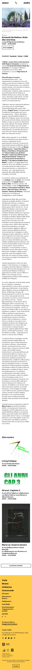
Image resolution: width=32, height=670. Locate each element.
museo (5, 3)
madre (26, 3)
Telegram (14, 638)
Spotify (11, 638)
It (2, 616)
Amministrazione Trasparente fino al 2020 (8, 609)
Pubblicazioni (6, 601)
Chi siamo (5, 593)
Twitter (20, 56)
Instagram (9, 638)
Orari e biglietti (8, 47)
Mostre (5, 583)
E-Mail (26, 56)
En (5, 616)
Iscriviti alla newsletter (16, 565)
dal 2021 (5, 614)
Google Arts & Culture (9, 624)
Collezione (7, 587)
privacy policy (21, 661)
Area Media (6, 604)
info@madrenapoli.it (9, 635)
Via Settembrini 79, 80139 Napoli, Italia (15, 633)
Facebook (13, 56)
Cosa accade (8, 590)
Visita (4, 580)
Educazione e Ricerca (6, 597)
